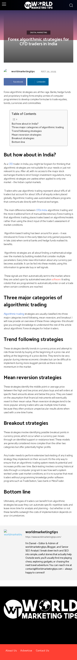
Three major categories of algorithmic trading (38, 127)
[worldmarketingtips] (7, 71)
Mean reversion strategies (26, 135)
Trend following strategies (27, 131)
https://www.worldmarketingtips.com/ (43, 537)
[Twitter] (35, 631)
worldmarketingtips (23, 71)
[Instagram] (41, 631)
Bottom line (18, 142)
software (56, 279)
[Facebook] (28, 631)
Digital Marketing (38, 32)
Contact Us (42, 651)
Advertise (26, 651)
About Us (11, 651)
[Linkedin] (48, 631)
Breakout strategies (23, 138)
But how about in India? (25, 124)
